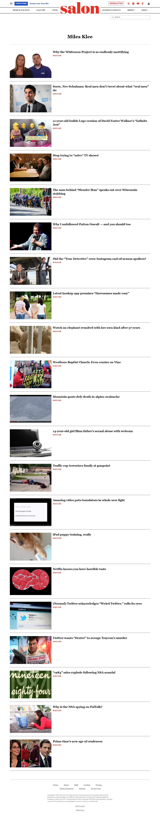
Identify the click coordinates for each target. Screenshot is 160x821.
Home (55, 785)
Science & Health (111, 10)
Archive (82, 789)
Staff (76, 785)
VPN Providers (80, 806)
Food (55, 10)
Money (131, 10)
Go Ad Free (95, 789)
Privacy (99, 785)
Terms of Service (66, 789)
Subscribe (21, 4)
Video (144, 10)
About (66, 785)
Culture (40, 10)
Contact (87, 785)
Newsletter (116, 4)
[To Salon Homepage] (80, 8)
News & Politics (21, 10)
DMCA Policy (80, 810)
